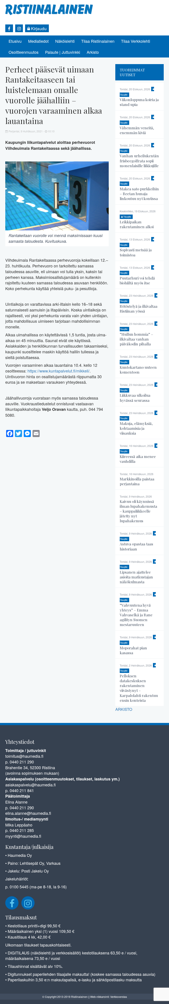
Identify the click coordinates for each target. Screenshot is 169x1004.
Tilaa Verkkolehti (135, 41)
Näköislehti (65, 41)
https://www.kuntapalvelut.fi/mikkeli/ (59, 371)
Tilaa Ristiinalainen (97, 41)
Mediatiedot (38, 41)
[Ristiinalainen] (49, 9)
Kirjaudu (38, 28)
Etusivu (15, 41)
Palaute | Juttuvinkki (62, 52)
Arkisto (93, 52)
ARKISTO (123, 709)
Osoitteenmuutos (24, 52)
